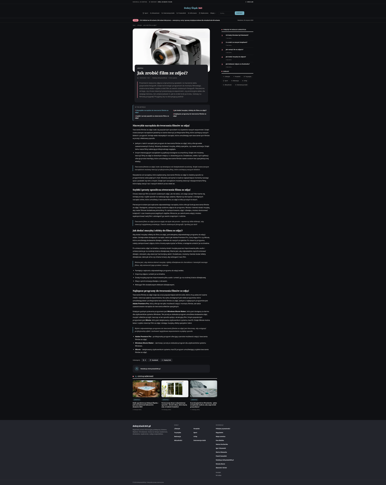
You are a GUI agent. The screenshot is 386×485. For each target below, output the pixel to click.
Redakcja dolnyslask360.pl (159, 78)
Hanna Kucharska (222, 444)
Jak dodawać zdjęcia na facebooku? (238, 64)
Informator (193, 13)
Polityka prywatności (223, 429)
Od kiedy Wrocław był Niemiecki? (237, 35)
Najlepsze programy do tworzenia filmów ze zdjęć (189, 115)
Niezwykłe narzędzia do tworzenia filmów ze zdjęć (151, 111)
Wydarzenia (204, 13)
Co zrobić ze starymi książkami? (236, 42)
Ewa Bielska (220, 440)
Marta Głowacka (221, 452)
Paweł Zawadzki (221, 456)
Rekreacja (236, 81)
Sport (146, 13)
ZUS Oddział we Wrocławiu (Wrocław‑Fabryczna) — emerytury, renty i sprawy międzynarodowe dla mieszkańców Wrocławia (180, 20)
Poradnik (237, 76)
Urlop (245, 81)
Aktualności (155, 13)
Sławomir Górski (221, 468)
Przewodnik (182, 13)
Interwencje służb (168, 13)
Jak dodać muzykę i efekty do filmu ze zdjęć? (190, 110)
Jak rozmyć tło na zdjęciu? (234, 49)
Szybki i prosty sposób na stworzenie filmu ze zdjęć (152, 117)
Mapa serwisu (220, 436)
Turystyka (248, 76)
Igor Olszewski (221, 448)
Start (134, 25)
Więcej (212, 13)
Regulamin (219, 432)
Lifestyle (139, 25)
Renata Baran (220, 464)
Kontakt (239, 13)
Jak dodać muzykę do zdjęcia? (236, 57)
